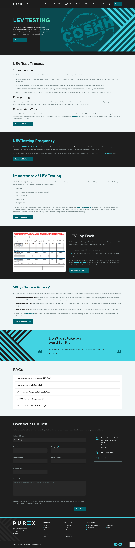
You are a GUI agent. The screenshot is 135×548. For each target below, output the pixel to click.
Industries (57, 4)
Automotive (91, 527)
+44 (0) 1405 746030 (108, 452)
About (87, 4)
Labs (108, 527)
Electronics (110, 525)
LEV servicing (76, 116)
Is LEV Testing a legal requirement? (30, 399)
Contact (118, 4)
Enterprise (68, 534)
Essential (68, 525)
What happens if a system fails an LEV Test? (33, 392)
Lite (67, 527)
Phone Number (18, 457)
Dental (89, 529)
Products (48, 4)
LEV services (29, 314)
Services (79, 4)
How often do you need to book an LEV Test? (34, 378)
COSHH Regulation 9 (29, 147)
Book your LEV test (21, 124)
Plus (67, 532)
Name (15, 447)
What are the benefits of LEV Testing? (31, 406)
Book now (18, 40)
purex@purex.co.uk (107, 458)
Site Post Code (18, 468)
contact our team (80, 262)
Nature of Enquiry (19, 436)
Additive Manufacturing (94, 525)
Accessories (69, 536)
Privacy (46, 532)
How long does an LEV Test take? (29, 385)
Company (54, 447)
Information (17, 479)
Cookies (46, 534)
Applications (68, 4)
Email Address (56, 457)
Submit (78, 509)
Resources (96, 4)
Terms (45, 529)
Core (67, 529)
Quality (46, 536)
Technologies (107, 4)
